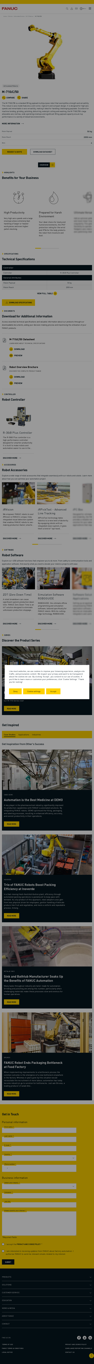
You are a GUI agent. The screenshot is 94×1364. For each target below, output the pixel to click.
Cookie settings (34, 691)
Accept (53, 691)
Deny (15, 691)
